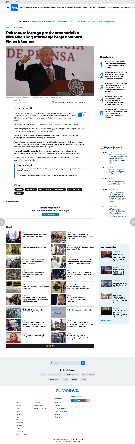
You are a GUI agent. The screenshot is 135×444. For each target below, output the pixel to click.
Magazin (60, 7)
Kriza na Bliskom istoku (103, 22)
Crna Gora (92, 7)
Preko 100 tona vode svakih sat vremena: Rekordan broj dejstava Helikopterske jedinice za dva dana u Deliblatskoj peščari (117, 197)
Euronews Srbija (55, 375)
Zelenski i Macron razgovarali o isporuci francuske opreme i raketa (120, 313)
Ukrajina (74, 379)
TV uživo (37, 403)
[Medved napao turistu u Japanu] (13, 249)
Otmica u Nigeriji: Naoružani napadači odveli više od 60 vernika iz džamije (80, 236)
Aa (80, 115)
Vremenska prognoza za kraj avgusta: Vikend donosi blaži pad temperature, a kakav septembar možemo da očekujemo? (116, 113)
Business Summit (105, 7)
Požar (43, 375)
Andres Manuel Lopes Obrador (51, 189)
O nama (57, 405)
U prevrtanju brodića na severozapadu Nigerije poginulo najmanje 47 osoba (79, 337)
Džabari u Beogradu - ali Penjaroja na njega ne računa (117, 172)
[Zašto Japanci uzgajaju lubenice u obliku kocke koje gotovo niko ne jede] (2, 222)
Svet (35, 7)
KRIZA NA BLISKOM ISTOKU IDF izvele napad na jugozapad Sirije (33, 261)
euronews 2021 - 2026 (67, 439)
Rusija (65, 379)
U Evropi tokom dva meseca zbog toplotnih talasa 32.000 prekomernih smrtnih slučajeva (79, 286)
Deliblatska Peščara (71, 375)
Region (111, 178)
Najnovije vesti (38, 405)
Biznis (40, 7)
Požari (84, 379)
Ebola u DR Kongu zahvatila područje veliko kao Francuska (34, 311)
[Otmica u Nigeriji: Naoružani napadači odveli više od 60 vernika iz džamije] (58, 237)
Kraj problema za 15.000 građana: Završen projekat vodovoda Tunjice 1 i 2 (120, 299)
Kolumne (77, 7)
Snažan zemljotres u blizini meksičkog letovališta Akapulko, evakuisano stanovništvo (47, 175)
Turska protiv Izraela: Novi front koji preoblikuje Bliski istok (34, 235)
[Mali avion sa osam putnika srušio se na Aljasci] (58, 312)
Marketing (58, 414)
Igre (35, 411)
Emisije (116, 7)
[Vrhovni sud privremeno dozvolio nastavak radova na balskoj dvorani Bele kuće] (13, 287)
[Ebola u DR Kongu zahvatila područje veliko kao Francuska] (13, 312)
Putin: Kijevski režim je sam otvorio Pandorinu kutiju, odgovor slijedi (119, 257)
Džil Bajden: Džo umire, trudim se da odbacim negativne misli (34, 336)
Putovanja (69, 7)
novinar (19, 193)
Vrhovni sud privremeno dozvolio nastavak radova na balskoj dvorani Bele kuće (35, 286)
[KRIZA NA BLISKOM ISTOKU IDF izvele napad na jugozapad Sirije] (13, 262)
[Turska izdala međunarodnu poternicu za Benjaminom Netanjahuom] (58, 299)
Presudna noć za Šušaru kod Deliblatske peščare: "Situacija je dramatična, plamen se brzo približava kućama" (116, 87)
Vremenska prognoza (41, 408)
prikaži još (50, 346)
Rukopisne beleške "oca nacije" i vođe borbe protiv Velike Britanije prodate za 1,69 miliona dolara (79, 261)
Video (85, 7)
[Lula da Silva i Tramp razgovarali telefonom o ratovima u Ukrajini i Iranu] (58, 274)
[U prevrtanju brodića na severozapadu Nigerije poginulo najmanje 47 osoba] (58, 337)
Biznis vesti (112, 206)
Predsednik (30, 189)
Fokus (21, 27)
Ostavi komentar (50, 214)
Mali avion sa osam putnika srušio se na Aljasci (79, 311)
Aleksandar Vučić (88, 375)
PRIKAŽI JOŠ (105, 321)
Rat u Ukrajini (83, 22)
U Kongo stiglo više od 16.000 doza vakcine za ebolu (80, 248)
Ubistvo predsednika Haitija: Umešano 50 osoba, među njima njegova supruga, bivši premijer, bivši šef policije (49, 169)
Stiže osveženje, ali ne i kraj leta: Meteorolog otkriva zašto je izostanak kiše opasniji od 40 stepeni (116, 75)
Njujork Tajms (74, 189)
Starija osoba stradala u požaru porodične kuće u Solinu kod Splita (117, 183)
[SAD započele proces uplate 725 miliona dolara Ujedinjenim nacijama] (13, 274)
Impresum (58, 403)
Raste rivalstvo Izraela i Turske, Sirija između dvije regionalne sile (119, 272)
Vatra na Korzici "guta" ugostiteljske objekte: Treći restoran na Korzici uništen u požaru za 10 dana (118, 158)
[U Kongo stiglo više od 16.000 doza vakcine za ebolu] (58, 249)
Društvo (116, 293)
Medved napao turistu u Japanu (34, 247)
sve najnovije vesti (118, 216)
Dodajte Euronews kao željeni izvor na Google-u (70, 102)
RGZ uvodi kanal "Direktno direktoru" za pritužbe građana (117, 211)
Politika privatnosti (61, 411)
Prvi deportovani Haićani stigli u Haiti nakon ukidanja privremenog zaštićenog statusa (35, 299)
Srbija (22, 7)
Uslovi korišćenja (60, 408)
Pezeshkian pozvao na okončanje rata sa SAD (120, 285)
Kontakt (57, 417)
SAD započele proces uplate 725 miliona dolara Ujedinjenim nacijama (34, 274)
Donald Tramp (53, 379)
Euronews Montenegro (43, 22)
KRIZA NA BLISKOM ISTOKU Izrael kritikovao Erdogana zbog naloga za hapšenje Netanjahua (80, 324)
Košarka (111, 167)
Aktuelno (112, 189)
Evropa (29, 7)
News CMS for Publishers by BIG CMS (67, 441)
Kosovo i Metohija (65, 22)
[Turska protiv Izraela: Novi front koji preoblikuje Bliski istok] (13, 237)
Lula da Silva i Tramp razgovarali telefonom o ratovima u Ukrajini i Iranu (79, 274)
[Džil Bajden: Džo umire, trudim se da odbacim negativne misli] (13, 337)
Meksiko (19, 189)
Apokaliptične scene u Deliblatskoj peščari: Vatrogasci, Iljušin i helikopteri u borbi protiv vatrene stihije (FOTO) (114, 100)
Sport (53, 7)
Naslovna (9, 27)
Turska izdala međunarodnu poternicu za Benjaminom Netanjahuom (77, 299)
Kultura (47, 7)
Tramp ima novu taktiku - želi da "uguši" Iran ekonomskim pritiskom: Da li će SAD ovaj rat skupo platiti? (34, 324)
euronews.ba (108, 247)
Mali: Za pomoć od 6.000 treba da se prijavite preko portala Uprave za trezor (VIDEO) (115, 64)
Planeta (69, 258)
